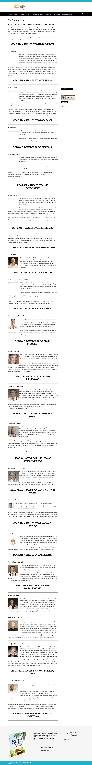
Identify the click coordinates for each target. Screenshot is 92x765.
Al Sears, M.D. (46, 198)
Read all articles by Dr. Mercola (32, 147)
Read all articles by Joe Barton (33, 272)
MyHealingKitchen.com (46, 536)
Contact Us (57, 14)
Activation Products (40, 354)
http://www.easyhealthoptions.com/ (21, 518)
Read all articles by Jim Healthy (32, 554)
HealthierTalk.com (46, 167)
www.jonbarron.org (44, 56)
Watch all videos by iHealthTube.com (32, 247)
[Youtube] (83, 1)
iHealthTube (10, 238)
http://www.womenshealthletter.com (44, 484)
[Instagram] (81, 1)
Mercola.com (41, 140)
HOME (10, 14)
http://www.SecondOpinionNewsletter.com (17, 408)
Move (28, 14)
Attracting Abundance (46, 303)
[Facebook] (78, 1)
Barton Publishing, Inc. (35, 257)
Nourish (16, 14)
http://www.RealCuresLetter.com (24, 453)
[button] (82, 14)
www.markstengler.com (26, 335)
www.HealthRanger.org (45, 115)
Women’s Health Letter (45, 482)
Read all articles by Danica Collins (32, 44)
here (53, 708)
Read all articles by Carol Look (33, 308)
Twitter (28, 180)
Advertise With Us (67, 14)
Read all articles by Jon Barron (32, 80)
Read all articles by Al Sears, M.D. (32, 228)
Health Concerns (38, 14)
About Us (48, 14)
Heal (22, 14)
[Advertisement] (58, 7)
